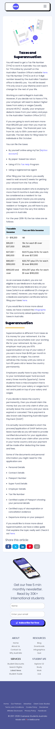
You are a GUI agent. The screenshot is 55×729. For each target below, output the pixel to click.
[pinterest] (47, 683)
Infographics (39, 649)
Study (39, 667)
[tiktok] (31, 683)
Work (39, 670)
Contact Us (16, 649)
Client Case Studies (42, 704)
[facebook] (7, 683)
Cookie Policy (31, 707)
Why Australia (16, 653)
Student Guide (15, 674)
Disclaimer (43, 707)
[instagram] (15, 683)
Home (16, 643)
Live (39, 674)
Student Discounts (15, 664)
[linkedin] (39, 683)
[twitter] (27, 690)
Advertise (27, 704)
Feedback (42, 711)
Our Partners (16, 704)
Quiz (39, 653)
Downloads (39, 646)
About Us (16, 646)
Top (52, 725)
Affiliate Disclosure (15, 711)
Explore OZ (39, 664)
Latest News (15, 670)
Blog (39, 643)
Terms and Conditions (14, 707)
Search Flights (15, 667)
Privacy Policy (30, 711)
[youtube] (23, 683)
